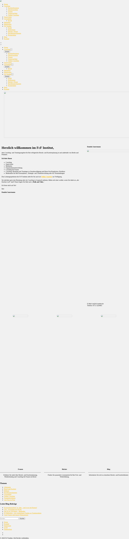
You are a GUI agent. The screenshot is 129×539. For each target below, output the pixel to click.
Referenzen (11, 30)
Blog (5, 37)
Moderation (7, 24)
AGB (6, 527)
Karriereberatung (13, 8)
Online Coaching (13, 15)
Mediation (7, 22)
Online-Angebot (46, 177)
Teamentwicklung (9, 498)
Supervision (8, 17)
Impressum (7, 526)
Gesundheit (7, 19)
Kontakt (6, 39)
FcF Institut (7, 26)
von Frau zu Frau (9, 500)
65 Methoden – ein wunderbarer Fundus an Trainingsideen (22, 513)
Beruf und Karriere (10, 489)
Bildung (6, 491)
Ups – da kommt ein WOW (13, 509)
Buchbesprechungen (14, 33)
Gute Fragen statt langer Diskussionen (16, 515)
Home (6, 4)
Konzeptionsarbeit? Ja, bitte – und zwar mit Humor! (20, 508)
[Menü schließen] (1, 44)
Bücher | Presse (13, 31)
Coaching (7, 6)
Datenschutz (8, 529)
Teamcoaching (12, 13)
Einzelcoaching (13, 10)
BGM (10, 20)
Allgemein (7, 487)
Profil (10, 28)
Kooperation (12, 35)
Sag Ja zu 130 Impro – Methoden (14, 511)
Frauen (10, 11)
